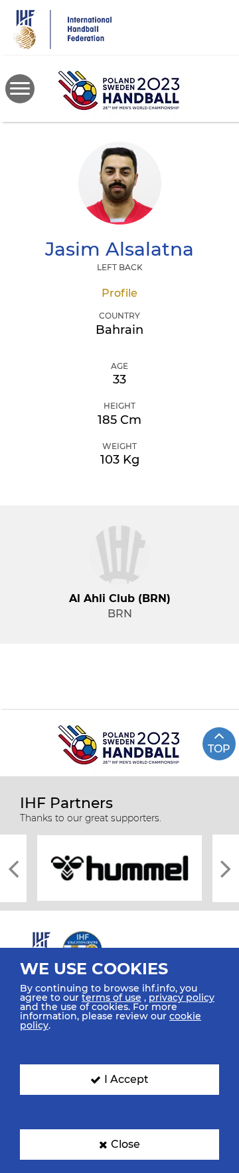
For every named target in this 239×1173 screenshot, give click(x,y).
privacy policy (181, 997)
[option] (119, 867)
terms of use (111, 997)
